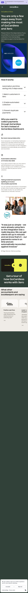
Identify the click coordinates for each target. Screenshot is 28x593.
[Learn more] (26, 2)
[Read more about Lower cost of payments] (22, 325)
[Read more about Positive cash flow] (4, 321)
